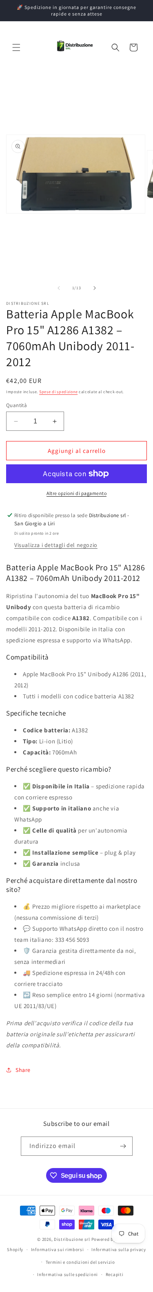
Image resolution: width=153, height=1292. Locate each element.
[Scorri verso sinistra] (59, 288)
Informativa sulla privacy (118, 1249)
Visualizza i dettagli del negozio (56, 545)
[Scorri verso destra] (95, 288)
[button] (16, 47)
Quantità (16, 405)
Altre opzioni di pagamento (76, 493)
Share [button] (23, 1070)
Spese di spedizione (58, 391)
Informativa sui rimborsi (57, 1249)
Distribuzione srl (72, 1239)
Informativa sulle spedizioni (67, 1274)
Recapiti (115, 1274)
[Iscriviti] (123, 1146)
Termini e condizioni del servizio (80, 1262)
